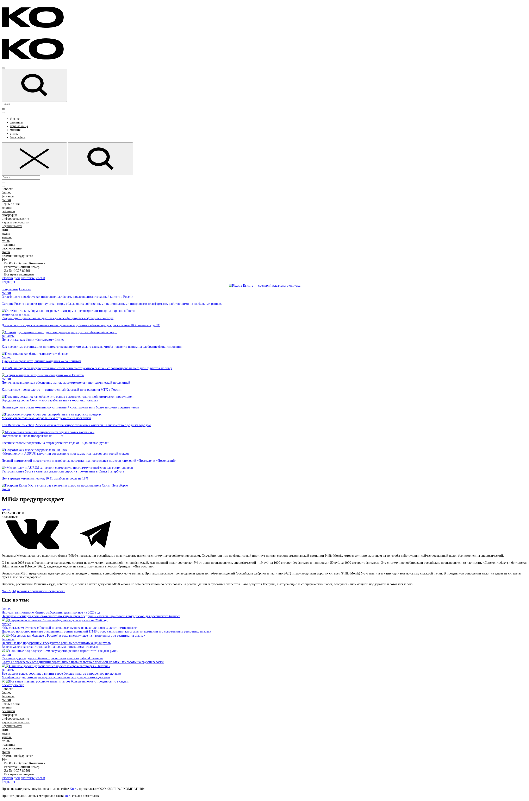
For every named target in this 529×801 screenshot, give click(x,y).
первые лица (19, 126)
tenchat (40, 278)
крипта (7, 237)
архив (6, 252)
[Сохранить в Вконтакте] (33, 548)
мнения (15, 130)
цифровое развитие (15, 218)
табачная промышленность (36, 591)
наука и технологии (16, 222)
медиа (6, 233)
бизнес (14, 118)
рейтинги (8, 211)
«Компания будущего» (17, 256)
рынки (6, 200)
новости (7, 189)
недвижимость (12, 226)
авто (5, 229)
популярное (10, 289)
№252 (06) (9, 591)
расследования (12, 248)
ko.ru (67, 795)
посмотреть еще (13, 685)
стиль (14, 133)
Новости (25, 289)
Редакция (8, 282)
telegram (7, 278)
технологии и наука (16, 314)
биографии (17, 137)
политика (8, 244)
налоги (60, 591)
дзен (17, 278)
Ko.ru (73, 788)
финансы (16, 122)
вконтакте (28, 278)
